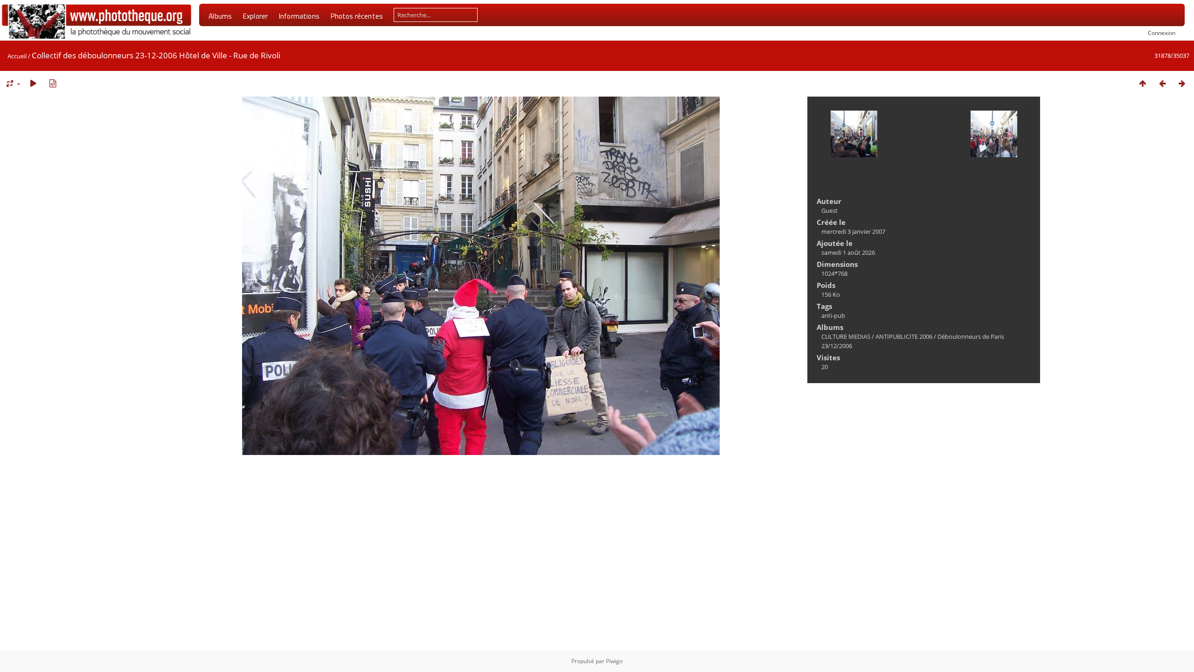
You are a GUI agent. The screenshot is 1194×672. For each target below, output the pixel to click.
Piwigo (614, 661)
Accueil (17, 56)
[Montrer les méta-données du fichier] (52, 83)
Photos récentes (356, 15)
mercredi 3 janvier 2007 (853, 231)
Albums (220, 15)
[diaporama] (33, 83)
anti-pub (833, 315)
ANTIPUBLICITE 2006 (903, 336)
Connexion (1161, 32)
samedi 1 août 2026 (848, 252)
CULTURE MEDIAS (845, 336)
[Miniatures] (1142, 83)
